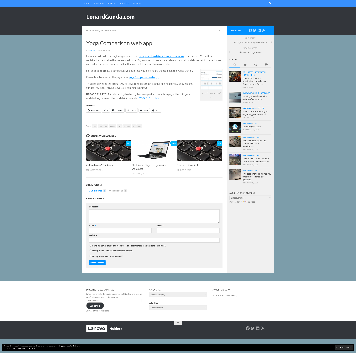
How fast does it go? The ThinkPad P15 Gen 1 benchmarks (254, 143)
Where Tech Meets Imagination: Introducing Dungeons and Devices (254, 81)
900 (105, 126)
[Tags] (266, 65)
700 (100, 126)
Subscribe (95, 305)
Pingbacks (119, 190)
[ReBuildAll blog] (263, 30)
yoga (139, 126)
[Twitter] (254, 30)
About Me (124, 3)
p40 (119, 126)
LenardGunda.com (110, 16)
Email (160, 226)
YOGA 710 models (149, 98)
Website (93, 235)
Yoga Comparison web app (144, 77)
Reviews (111, 3)
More (136, 3)
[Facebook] (250, 30)
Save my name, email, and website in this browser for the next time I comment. (129, 246)
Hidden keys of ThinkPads (99, 165)
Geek (257, 72)
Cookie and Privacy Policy (226, 295)
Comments (98, 190)
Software (265, 93)
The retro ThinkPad (187, 165)
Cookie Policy (31, 348)
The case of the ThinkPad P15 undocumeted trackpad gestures (257, 177)
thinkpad (126, 126)
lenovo (112, 126)
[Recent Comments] (255, 65)
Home (87, 3)
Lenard (92, 51)
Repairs (256, 108)
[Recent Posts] (234, 65)
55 (175, 143)
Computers (248, 72)
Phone (256, 93)
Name (92, 226)
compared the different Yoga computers (161, 56)
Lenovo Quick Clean (252, 126)
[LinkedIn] (259, 30)
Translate (250, 202)
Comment (94, 207)
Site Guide (99, 3)
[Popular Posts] (245, 65)
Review (105, 30)
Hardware (92, 30)
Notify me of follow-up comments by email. (112, 251)
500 (94, 126)
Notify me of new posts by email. (107, 256)
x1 (134, 126)
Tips (114, 30)
